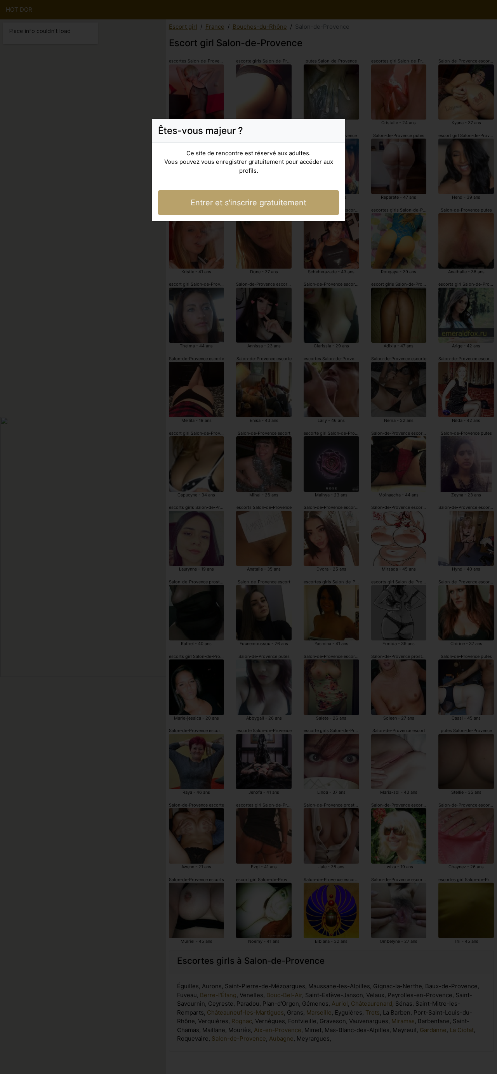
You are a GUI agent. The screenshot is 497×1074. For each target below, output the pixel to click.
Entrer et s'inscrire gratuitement (248, 202)
